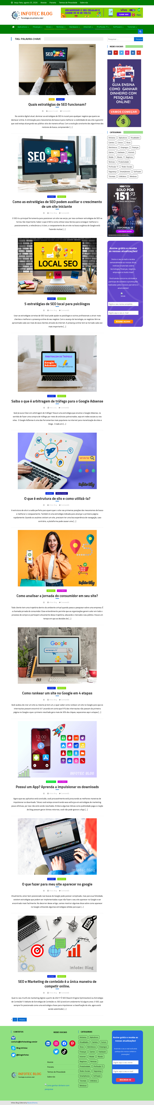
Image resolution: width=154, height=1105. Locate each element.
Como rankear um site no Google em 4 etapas (57, 693)
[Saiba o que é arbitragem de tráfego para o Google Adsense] (57, 363)
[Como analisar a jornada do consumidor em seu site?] (57, 558)
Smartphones (125, 171)
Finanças (37, 26)
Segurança (112, 171)
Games (111, 152)
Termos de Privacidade (68, 2)
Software (117, 26)
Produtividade (62, 493)
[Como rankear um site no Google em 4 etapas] (57, 655)
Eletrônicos (113, 147)
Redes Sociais (127, 166)
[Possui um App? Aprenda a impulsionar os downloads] (57, 749)
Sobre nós (84, 2)
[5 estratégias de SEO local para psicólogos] (57, 266)
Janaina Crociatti (53, 111)
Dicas (48, 26)
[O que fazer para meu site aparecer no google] (57, 846)
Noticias (60, 26)
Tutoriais (131, 26)
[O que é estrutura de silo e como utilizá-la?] (57, 461)
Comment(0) (66, 111)
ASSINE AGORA (123, 321)
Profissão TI (102, 26)
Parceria (52, 2)
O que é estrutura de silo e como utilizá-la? (57, 498)
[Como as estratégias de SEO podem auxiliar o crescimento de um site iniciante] (57, 164)
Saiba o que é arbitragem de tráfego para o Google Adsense (57, 401)
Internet (87, 26)
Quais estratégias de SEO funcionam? (57, 104)
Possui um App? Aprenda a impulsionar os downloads (57, 787)
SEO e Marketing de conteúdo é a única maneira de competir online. (57, 984)
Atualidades (135, 137)
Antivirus (112, 137)
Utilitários (62, 591)
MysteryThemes (32, 1103)
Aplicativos (22, 26)
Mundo (119, 157)
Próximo (22, 1019)
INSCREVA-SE (125, 1079)
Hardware (73, 26)
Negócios (61, 197)
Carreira (111, 142)
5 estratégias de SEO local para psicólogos (57, 304)
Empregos (124, 147)
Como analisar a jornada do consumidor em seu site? (57, 595)
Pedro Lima (52, 408)
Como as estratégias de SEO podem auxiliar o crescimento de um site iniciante (57, 204)
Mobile (111, 157)
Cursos (120, 142)
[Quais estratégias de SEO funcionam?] (57, 69)
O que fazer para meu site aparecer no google (57, 884)
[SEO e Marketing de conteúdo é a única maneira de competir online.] (57, 944)
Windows (133, 176)
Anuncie (44, 2)
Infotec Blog (53, 213)
